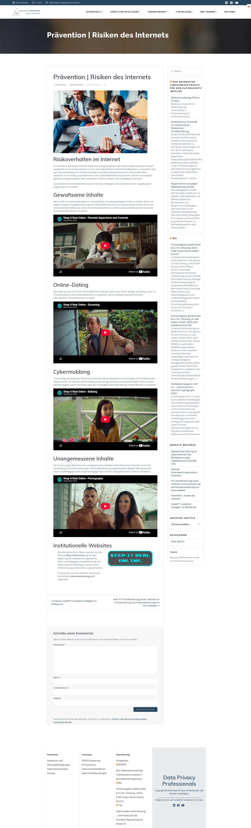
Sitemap (51, 773)
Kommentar (59, 644)
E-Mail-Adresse (61, 687)
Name (56, 677)
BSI (175, 238)
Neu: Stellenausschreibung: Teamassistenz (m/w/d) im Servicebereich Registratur (129, 774)
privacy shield (188, 561)
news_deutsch (76, 84)
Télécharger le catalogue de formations (64, 2)
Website (57, 698)
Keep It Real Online (75, 555)
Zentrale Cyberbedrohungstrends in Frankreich (184, 472)
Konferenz (188, 557)
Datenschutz (94, 12)
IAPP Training (207, 12)
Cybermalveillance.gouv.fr (82, 576)
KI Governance (89, 764)
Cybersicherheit (157, 12)
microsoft (195, 557)
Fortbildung (183, 12)
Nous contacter (22, 2)
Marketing (60, 84)
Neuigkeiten (122, 760)
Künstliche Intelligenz (125, 12)
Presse (39, 2)
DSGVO (181, 557)
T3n (120, 805)
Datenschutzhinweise (57, 768)
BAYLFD (122, 764)
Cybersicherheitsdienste (93, 768)
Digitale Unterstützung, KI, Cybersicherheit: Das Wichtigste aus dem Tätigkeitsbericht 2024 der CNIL (184, 457)
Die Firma (229, 12)
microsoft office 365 (177, 561)
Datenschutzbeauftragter (94, 773)
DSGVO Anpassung (91, 760)
